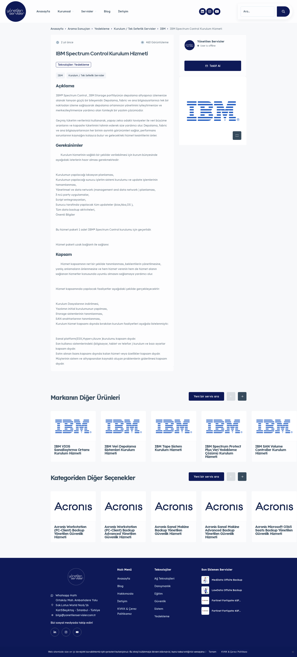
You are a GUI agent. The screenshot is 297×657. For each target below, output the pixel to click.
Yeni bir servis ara (206, 396)
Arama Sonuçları (79, 28)
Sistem (158, 608)
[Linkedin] (202, 11)
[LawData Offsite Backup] (205, 590)
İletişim (123, 11)
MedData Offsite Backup (227, 580)
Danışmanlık (162, 586)
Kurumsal (64, 11)
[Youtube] (216, 11)
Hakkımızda (125, 593)
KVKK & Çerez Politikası (234, 651)
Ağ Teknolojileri (164, 578)
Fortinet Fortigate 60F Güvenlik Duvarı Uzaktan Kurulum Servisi (227, 600)
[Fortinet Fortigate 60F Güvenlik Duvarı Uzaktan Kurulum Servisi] (205, 600)
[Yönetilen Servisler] (15, 11)
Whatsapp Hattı (66, 595)
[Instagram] (209, 11)
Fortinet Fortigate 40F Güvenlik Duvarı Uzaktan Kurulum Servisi (227, 611)
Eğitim (158, 593)
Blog (107, 11)
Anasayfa (43, 11)
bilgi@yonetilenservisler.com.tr (76, 615)
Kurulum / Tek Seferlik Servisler (135, 28)
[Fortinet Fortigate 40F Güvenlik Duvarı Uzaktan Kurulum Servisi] (205, 611)
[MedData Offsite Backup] (205, 580)
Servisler (87, 11)
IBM (163, 28)
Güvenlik (160, 601)
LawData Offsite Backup (227, 590)
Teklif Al (215, 66)
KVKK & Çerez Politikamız (126, 611)
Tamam (212, 651)
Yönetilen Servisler (210, 41)
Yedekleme (101, 28)
